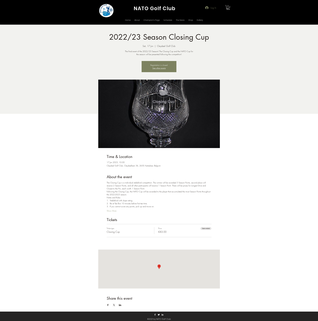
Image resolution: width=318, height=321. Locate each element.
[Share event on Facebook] (108, 305)
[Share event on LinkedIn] (120, 305)
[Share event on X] (114, 305)
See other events (159, 68)
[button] (228, 7)
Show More (111, 210)
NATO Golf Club (154, 8)
